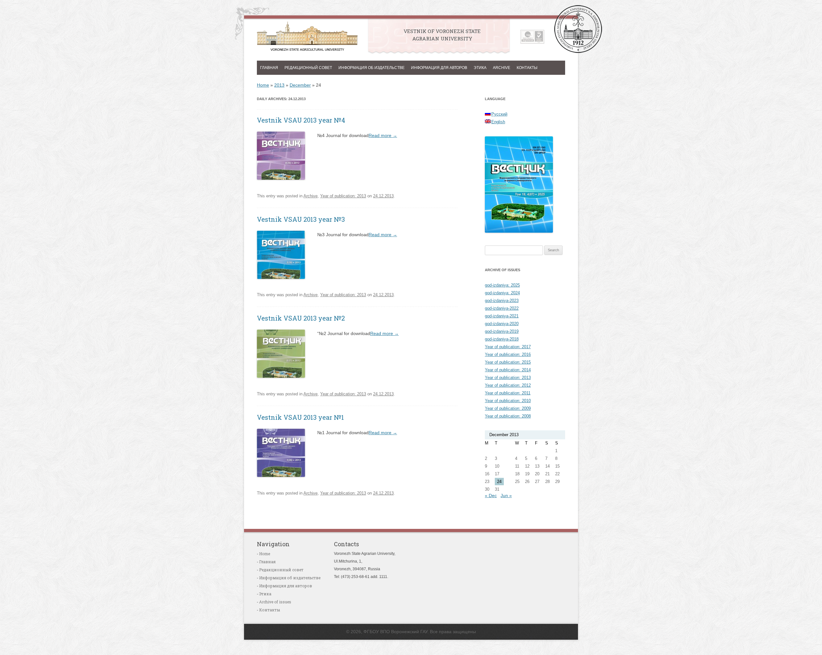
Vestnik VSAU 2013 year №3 (301, 219)
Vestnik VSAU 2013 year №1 (300, 417)
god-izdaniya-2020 (502, 323)
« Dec (491, 495)
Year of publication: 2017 (508, 346)
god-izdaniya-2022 (502, 308)
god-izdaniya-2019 (502, 331)
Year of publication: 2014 (508, 369)
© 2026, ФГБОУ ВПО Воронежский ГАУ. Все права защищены (411, 631)
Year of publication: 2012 (508, 385)
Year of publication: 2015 (508, 362)
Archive (501, 67)
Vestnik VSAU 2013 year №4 (301, 120)
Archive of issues (275, 601)
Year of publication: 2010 (508, 400)
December (300, 85)
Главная (269, 67)
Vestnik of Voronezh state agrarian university (307, 38)
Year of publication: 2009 (508, 408)
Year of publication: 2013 (343, 196)
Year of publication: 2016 (508, 354)
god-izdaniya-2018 (502, 339)
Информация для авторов (439, 67)
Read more (383, 135)
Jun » (506, 495)
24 (499, 481)
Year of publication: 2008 (508, 416)
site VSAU (578, 29)
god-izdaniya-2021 (502, 316)
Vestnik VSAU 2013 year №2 (301, 318)
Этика (480, 67)
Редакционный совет (308, 67)
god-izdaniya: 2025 (502, 285)
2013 (279, 85)
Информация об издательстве (371, 67)
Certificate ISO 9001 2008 (532, 37)
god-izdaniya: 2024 (502, 292)
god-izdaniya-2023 (502, 300)
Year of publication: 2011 (507, 393)
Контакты (527, 67)
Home (263, 85)
